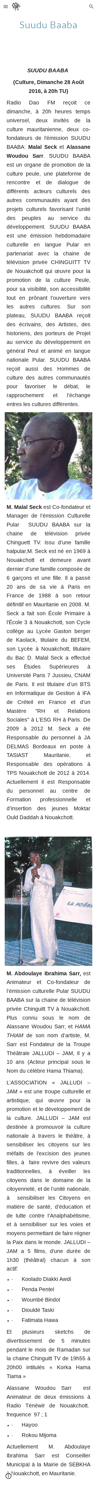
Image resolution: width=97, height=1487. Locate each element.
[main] (48, 25)
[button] (5, 6)
